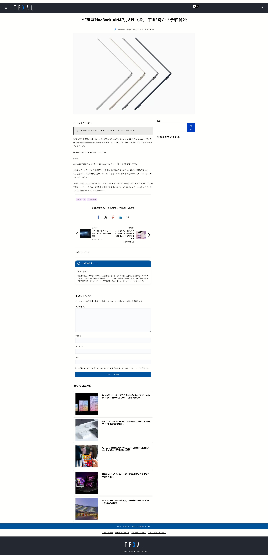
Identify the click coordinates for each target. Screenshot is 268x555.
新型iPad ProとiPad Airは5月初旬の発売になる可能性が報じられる (126, 475)
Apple (79, 199)
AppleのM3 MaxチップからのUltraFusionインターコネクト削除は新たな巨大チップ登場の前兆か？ (126, 396)
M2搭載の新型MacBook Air (83, 142)
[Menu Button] (6, 8)
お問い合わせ (107, 532)
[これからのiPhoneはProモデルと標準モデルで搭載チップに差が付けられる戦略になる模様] (141, 232)
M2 (84, 199)
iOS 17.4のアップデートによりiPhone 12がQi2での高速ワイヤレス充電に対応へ (126, 422)
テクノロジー (149, 29)
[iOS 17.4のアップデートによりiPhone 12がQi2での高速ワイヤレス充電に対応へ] (86, 421)
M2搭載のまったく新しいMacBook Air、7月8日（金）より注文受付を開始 (108, 164)
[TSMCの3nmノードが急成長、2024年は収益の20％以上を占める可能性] (86, 500)
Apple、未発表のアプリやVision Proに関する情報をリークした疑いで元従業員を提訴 (126, 449)
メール (79, 346)
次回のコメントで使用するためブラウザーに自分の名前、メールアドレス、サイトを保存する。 (114, 368)
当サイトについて (122, 532)
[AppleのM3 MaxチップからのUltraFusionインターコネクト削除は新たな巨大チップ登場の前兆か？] (86, 394)
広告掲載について (138, 532)
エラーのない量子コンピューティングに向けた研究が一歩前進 (101, 233)
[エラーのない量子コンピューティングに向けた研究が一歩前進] (85, 231)
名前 (78, 335)
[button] (98, 217)
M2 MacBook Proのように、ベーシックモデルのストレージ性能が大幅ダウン (111, 183)
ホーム (76, 123)
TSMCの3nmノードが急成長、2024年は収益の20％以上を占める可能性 (125, 501)
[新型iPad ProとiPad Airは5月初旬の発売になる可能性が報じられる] (86, 473)
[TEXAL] (23, 6)
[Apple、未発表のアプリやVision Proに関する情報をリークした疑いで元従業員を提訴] (86, 447)
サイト (78, 357)
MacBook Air (92, 199)
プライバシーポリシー (157, 532)
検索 (159, 121)
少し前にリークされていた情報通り (87, 170)
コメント (80, 306)
